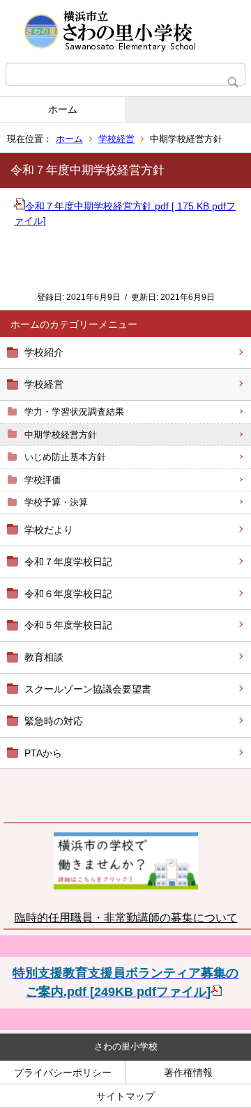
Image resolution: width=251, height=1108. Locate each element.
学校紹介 (43, 352)
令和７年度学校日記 (68, 561)
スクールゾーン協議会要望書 (87, 689)
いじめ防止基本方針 (65, 457)
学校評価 (42, 480)
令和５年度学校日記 (68, 625)
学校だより (48, 529)
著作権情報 (188, 1072)
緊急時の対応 (53, 721)
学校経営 (116, 139)
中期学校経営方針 (60, 434)
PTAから (43, 753)
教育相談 (43, 657)
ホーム (62, 109)
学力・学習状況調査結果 (74, 411)
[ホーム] (125, 31)
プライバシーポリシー (63, 1072)
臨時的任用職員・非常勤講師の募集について (126, 918)
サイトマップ (125, 1096)
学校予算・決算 (56, 502)
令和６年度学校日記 (68, 593)
